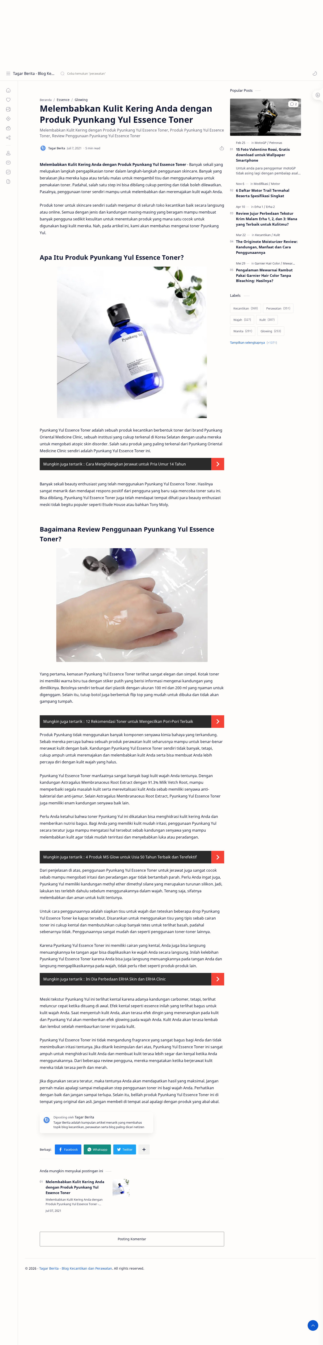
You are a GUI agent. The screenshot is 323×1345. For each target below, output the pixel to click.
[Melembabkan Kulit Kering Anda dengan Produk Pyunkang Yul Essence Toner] (121, 1187)
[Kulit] (277, 235)
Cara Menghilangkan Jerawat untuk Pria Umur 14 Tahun (136, 464)
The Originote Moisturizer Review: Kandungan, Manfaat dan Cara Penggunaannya (267, 247)
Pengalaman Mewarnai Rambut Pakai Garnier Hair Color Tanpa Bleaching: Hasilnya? (264, 275)
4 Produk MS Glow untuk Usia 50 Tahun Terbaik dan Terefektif (141, 857)
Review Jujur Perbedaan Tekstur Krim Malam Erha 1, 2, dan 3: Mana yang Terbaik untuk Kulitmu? (266, 219)
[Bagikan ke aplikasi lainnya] (144, 1149)
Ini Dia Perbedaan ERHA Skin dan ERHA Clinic (126, 979)
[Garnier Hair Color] (268, 263)
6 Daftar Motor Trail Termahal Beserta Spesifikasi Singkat (262, 193)
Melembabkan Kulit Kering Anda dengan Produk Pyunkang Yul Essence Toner (75, 1187)
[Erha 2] (270, 207)
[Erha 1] (259, 207)
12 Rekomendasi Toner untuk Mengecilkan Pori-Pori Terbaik (139, 721)
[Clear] (134, 73)
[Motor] (275, 184)
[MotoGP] (262, 143)
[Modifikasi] (262, 184)
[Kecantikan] (264, 235)
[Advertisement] (142, 33)
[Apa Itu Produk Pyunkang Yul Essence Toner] (132, 342)
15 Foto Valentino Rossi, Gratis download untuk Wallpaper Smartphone (263, 155)
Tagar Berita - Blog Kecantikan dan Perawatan (33, 73)
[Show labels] (254, 342)
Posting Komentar (132, 1239)
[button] (314, 73)
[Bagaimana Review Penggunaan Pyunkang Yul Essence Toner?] (132, 605)
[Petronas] (275, 143)
